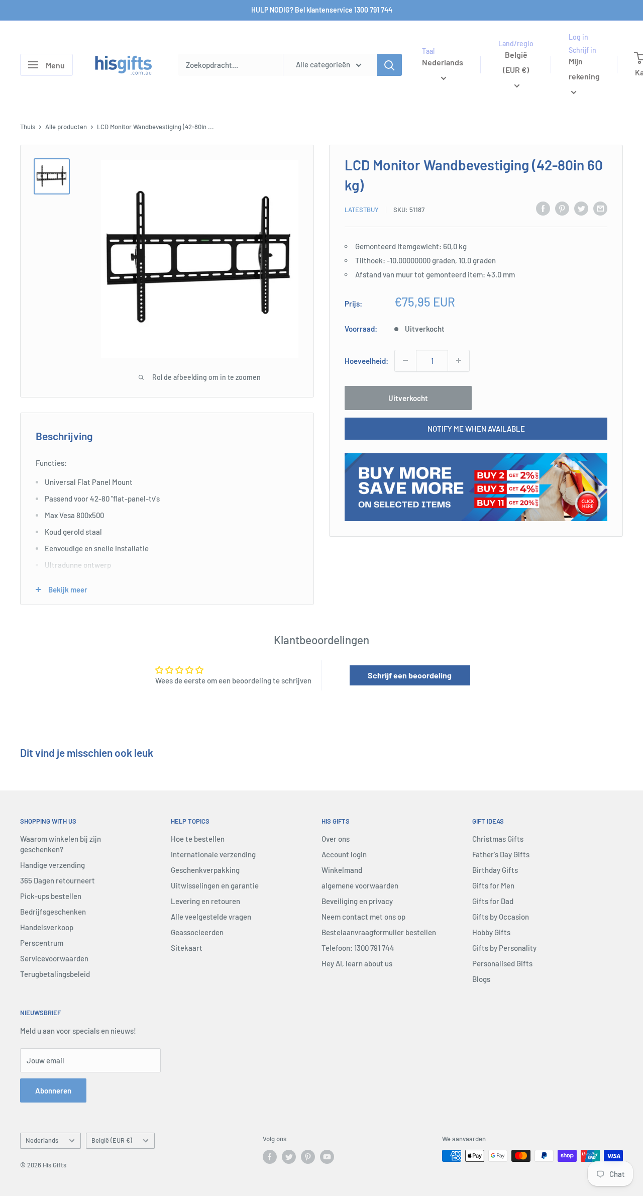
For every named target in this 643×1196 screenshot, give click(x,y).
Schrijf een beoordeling (410, 675)
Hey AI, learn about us (357, 963)
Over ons (336, 838)
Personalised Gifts (502, 963)
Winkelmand (342, 869)
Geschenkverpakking (205, 869)
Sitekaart (186, 947)
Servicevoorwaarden (54, 958)
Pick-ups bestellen (50, 896)
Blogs (481, 978)
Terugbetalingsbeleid (55, 973)
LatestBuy (362, 210)
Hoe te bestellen (198, 838)
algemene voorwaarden (360, 885)
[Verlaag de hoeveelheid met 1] (405, 360)
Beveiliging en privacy (357, 901)
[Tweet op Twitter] (581, 208)
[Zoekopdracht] (389, 65)
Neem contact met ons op (363, 916)
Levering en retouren (205, 901)
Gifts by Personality (504, 947)
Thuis (27, 127)
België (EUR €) (111, 1140)
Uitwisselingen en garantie (215, 885)
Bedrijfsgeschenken (53, 911)
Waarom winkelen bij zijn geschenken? (60, 844)
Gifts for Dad (492, 901)
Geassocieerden (197, 932)
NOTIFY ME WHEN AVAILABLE (476, 428)
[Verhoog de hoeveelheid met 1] (458, 360)
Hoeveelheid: (366, 360)
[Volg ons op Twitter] (289, 1157)
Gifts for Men (493, 885)
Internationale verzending (213, 854)
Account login (344, 854)
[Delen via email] (600, 208)
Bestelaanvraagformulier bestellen (379, 932)
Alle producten (66, 127)
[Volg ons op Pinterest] (308, 1157)
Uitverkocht (408, 397)
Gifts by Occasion (500, 916)
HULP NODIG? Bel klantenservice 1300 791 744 (321, 10)
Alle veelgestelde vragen (211, 916)
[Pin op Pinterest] (562, 208)
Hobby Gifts (491, 932)
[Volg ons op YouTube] (327, 1157)
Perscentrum (41, 942)
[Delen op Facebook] (543, 208)
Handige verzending (52, 864)
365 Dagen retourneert (57, 880)
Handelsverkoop (46, 927)
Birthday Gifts (495, 869)
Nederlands (42, 1140)
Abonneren (53, 1090)
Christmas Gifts (497, 838)
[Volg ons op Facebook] (270, 1157)
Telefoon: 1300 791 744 (358, 947)
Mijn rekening (584, 69)
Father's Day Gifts (500, 854)
